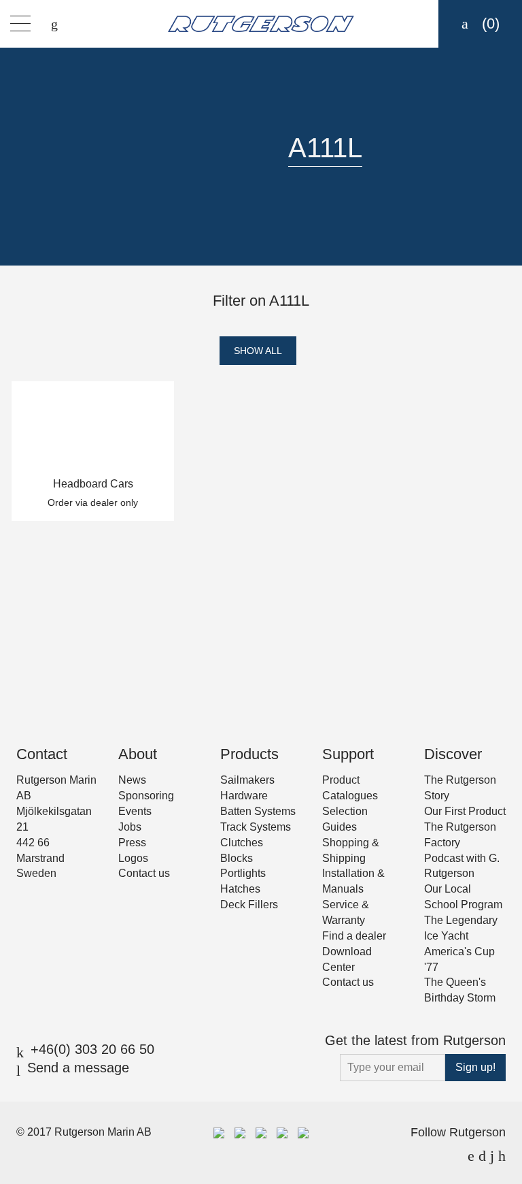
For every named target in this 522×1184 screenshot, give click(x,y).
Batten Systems (258, 811)
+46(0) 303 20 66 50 (92, 1049)
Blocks (236, 858)
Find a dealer (354, 936)
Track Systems (255, 827)
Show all (258, 350)
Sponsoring (146, 795)
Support (348, 754)
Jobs (129, 827)
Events (135, 811)
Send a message (78, 1067)
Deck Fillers (249, 904)
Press (132, 842)
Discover (453, 754)
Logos (133, 858)
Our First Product (465, 811)
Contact (41, 754)
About (137, 754)
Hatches (240, 889)
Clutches (241, 842)
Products (249, 754)
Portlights (243, 873)
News (132, 780)
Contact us (144, 873)
